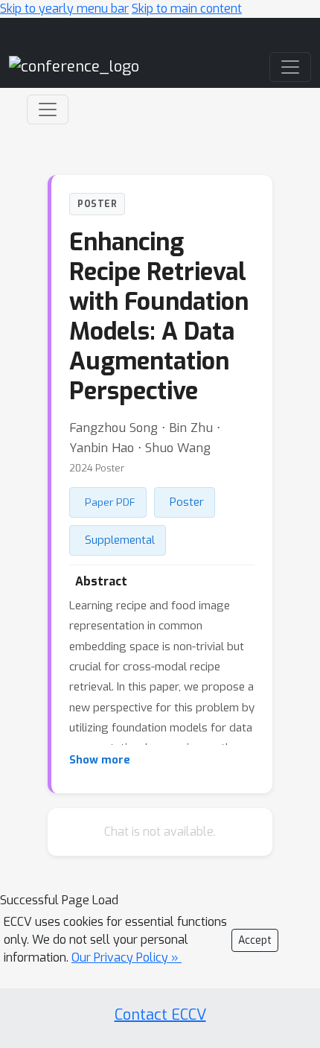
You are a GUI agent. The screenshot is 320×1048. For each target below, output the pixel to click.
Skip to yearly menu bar (64, 8)
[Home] (74, 66)
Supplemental (120, 540)
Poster (187, 502)
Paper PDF (110, 502)
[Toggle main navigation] (290, 67)
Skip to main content (187, 8)
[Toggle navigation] (47, 109)
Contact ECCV (160, 1015)
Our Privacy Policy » (126, 957)
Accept (255, 940)
